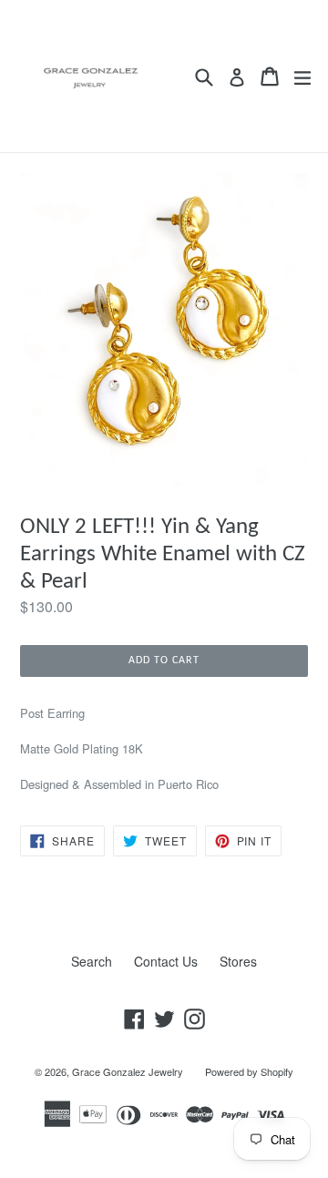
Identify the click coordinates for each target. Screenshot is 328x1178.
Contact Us (166, 961)
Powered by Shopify (249, 1071)
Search (91, 961)
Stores (238, 961)
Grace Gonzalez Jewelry (127, 1071)
